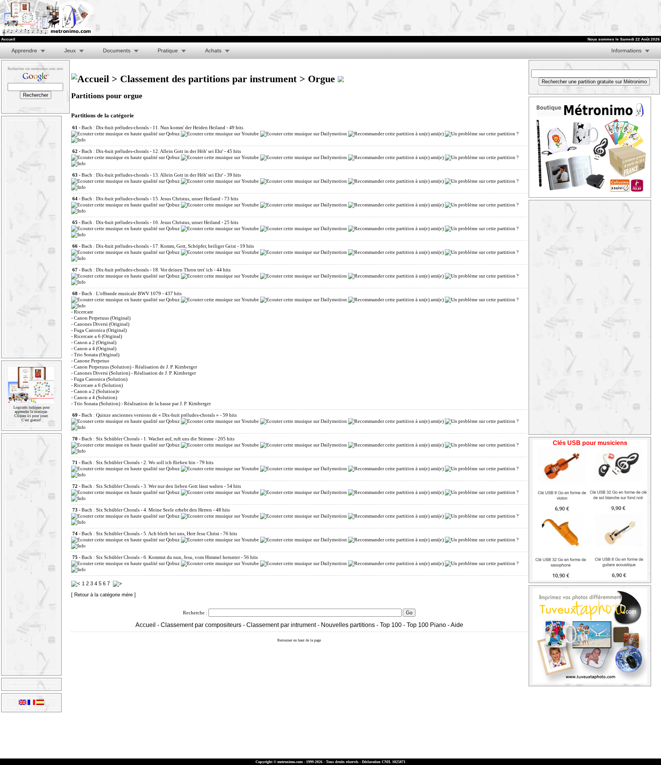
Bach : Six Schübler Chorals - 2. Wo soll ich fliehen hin (138, 462)
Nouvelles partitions (348, 625)
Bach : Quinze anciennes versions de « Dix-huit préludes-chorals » (150, 415)
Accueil (145, 625)
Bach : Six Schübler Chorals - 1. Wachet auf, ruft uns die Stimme (147, 439)
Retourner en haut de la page (299, 640)
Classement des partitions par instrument (208, 78)
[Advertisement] (364, 17)
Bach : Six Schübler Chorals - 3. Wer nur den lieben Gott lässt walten (152, 486)
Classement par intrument (281, 625)
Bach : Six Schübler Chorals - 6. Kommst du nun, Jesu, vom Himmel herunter (160, 557)
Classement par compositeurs (201, 625)
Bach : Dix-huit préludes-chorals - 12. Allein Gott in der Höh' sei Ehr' (152, 151)
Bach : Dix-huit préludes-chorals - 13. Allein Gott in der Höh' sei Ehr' (152, 175)
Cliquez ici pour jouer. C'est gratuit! (31, 418)
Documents (116, 50)
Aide (457, 625)
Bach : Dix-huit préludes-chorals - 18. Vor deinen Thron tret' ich (147, 270)
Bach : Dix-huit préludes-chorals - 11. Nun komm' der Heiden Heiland (153, 127)
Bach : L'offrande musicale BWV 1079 (121, 293)
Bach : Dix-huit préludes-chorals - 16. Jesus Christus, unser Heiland (150, 222)
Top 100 (391, 625)
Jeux (70, 50)
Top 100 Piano (426, 625)
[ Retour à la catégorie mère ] (103, 595)
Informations (626, 50)
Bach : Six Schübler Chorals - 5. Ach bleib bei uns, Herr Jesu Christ (150, 533)
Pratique (168, 50)
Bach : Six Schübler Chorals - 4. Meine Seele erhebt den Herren (146, 510)
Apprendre (24, 50)
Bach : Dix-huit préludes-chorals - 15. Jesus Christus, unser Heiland (150, 198)
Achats (213, 50)
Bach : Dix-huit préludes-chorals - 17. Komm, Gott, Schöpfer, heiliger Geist (158, 246)
